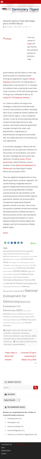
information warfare (21, 277)
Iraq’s (29, 43)
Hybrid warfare (7, 277)
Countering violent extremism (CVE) (21, 265)
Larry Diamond (7, 287)
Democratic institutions (12, 336)
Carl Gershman (27, 259)
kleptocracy (32, 283)
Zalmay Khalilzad (19, 344)
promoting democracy (17, 317)
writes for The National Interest (16, 97)
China (5, 262)
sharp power (31, 320)
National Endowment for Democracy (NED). (16, 306)
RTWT (5, 233)
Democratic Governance (20, 333)
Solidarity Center (15, 323)
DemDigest (9, 27)
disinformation (20, 271)
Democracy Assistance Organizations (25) (22, 434)
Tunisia (23, 323)
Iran (4, 283)
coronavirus (31, 262)
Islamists (28, 336)
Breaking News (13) (14, 418)
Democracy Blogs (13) (15, 426)
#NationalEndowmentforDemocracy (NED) (16, 254)
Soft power (6, 323)
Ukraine (28, 322)
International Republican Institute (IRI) (19, 280)
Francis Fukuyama (14, 274)
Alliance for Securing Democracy (23, 256)
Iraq (22, 336)
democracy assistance (10, 268)
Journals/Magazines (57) (16, 430)
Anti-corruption (15, 259)
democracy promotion (26, 268)
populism (7, 314)
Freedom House (26, 274)
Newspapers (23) (14, 422)
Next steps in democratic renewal (11, 356)
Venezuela (7, 325)
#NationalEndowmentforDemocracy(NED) (18, 251)
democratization (8, 271)
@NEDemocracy (8, 256)
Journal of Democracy (16, 283)
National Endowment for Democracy (20, 296)
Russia (24, 319)
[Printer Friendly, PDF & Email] (33, 243)
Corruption (6, 265)
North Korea (27, 310)
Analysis (8, 330)
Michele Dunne (17, 286)
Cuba (34, 265)
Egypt (29, 271)
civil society (23, 262)
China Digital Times (14, 262)
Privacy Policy (20, 444)
